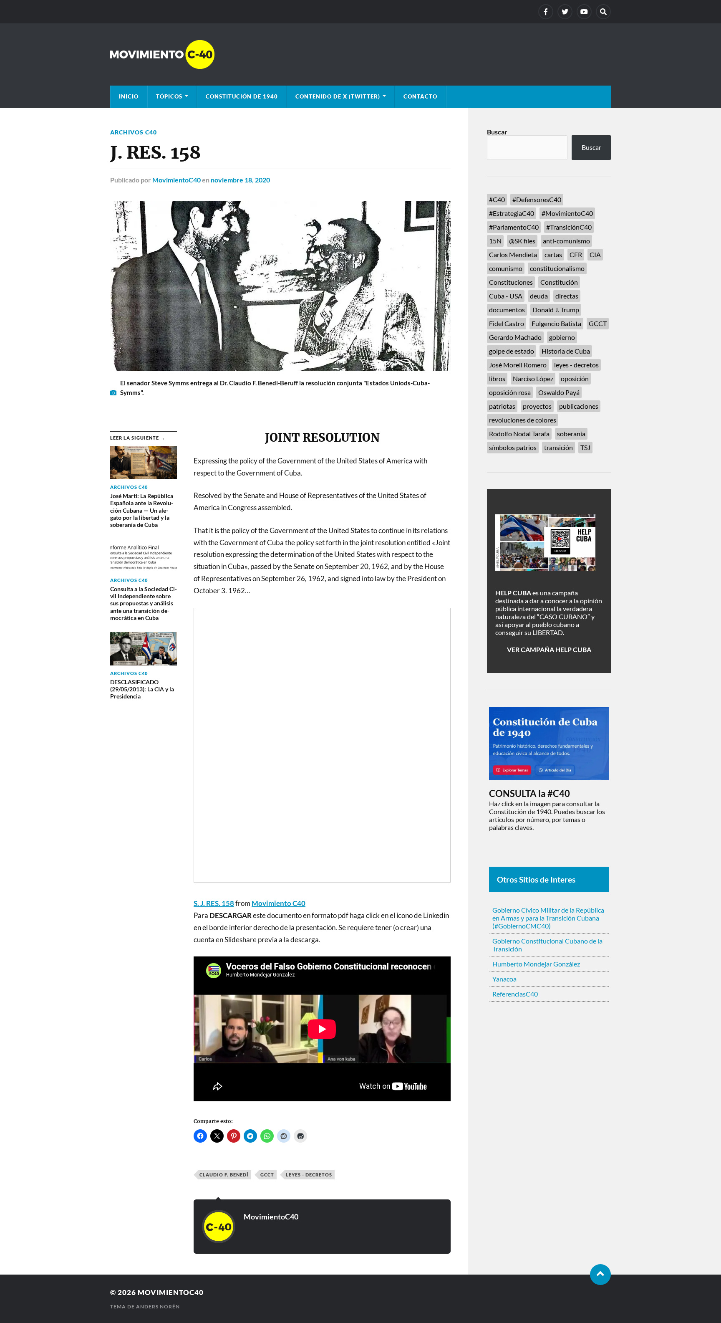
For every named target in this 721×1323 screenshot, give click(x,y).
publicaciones (578, 406)
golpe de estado (511, 351)
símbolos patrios (513, 447)
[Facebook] (545, 11)
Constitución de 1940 (242, 96)
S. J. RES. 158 (214, 903)
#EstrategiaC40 (511, 213)
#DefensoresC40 (536, 199)
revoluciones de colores (522, 420)
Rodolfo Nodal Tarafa (519, 434)
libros (497, 378)
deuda (539, 296)
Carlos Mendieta (513, 254)
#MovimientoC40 (567, 213)
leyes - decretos (309, 1174)
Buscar (497, 132)
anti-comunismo (566, 241)
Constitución (559, 282)
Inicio (129, 96)
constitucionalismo (557, 268)
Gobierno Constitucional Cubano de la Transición (547, 945)
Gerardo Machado (515, 337)
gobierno (562, 337)
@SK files (522, 241)
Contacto (420, 96)
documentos (507, 310)
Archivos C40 (133, 132)
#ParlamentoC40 (514, 227)
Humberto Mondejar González (536, 964)
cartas (553, 254)
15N (495, 241)
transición (558, 447)
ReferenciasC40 (515, 994)
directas (566, 296)
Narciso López (533, 378)
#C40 (497, 199)
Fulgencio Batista (556, 323)
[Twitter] (564, 11)
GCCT (267, 1174)
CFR (576, 254)
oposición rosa (510, 392)
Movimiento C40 (278, 903)
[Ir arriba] (600, 1274)
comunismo (505, 268)
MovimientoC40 (176, 180)
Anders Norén (158, 1306)
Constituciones (511, 282)
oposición (575, 378)
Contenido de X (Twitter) (337, 96)
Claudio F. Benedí (224, 1174)
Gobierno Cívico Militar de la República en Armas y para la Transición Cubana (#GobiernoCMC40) (548, 918)
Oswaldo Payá (559, 392)
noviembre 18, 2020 (240, 180)
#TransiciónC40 (569, 227)
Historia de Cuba (566, 351)
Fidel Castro (506, 323)
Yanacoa (504, 979)
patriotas (502, 406)
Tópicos (169, 96)
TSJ (585, 447)
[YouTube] (584, 11)
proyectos (537, 406)
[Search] (603, 11)
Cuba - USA (505, 296)
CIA (595, 254)
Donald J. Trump (555, 310)
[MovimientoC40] (360, 54)
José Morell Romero (518, 365)
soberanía (571, 434)
